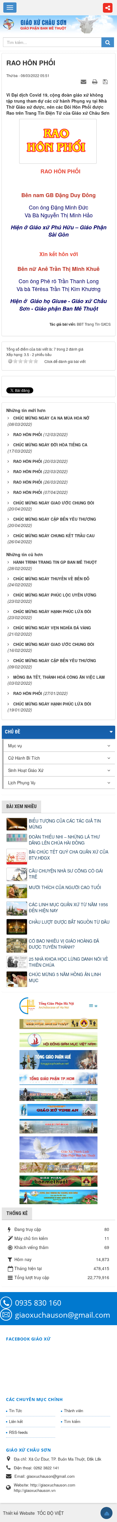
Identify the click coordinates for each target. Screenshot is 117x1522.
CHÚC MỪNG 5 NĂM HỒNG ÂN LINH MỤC (65, 977)
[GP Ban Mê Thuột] (59, 1023)
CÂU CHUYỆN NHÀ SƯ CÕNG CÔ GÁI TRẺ (66, 874)
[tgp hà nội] (59, 1006)
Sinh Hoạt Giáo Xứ (26, 770)
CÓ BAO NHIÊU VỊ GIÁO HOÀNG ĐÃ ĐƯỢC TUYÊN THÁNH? (64, 944)
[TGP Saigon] (59, 1078)
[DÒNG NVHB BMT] (59, 1196)
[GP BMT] (59, 1180)
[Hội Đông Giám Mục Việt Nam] (59, 1039)
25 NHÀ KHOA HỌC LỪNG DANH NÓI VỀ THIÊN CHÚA (68, 962)
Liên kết (16, 1421)
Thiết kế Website (19, 1513)
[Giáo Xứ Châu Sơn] (9, 24)
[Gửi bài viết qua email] (84, 81)
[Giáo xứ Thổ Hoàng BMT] (59, 1126)
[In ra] (95, 81)
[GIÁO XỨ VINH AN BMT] (59, 1109)
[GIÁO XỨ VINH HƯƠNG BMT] (59, 1094)
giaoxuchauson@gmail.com (62, 1315)
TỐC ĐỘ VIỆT (50, 1513)
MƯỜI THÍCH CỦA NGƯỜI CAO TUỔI (65, 887)
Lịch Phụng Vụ (21, 783)
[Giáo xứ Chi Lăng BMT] (59, 1167)
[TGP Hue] (59, 1059)
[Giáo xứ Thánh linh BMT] (59, 1147)
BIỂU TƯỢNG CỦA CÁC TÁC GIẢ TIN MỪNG (65, 824)
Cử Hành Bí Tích (24, 758)
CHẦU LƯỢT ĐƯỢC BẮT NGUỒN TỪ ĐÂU (69, 922)
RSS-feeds (18, 1432)
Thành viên (73, 1410)
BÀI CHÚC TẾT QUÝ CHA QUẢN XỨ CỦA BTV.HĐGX (68, 855)
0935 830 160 (38, 1302)
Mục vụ (15, 745)
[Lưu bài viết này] (106, 81)
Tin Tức (15, 1410)
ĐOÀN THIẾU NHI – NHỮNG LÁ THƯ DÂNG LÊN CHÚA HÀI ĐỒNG (64, 840)
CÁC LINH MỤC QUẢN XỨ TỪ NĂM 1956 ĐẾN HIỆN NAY (68, 907)
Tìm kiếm (72, 1421)
